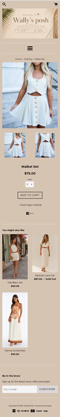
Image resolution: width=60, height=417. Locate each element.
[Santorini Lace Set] (45, 253)
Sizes (30, 179)
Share (31, 213)
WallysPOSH (29, 406)
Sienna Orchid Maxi (15, 350)
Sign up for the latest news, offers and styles (26, 381)
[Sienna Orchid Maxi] (15, 319)
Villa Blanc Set (15, 282)
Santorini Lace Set (45, 275)
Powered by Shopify (43, 406)
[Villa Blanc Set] (15, 256)
